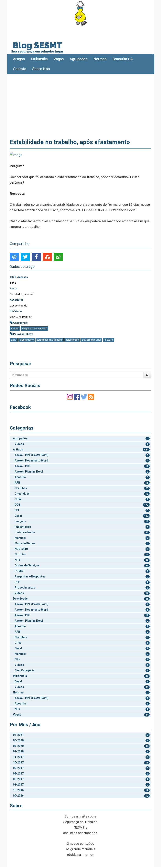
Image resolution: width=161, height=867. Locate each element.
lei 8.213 (108, 339)
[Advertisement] (80, 105)
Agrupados (78, 59)
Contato (19, 69)
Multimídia (39, 59)
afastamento (27, 339)
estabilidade (72, 339)
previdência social (91, 339)
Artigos (19, 59)
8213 (13, 339)
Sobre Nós (41, 69)
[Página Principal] (80, 13)
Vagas (59, 59)
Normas (100, 59)
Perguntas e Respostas (34, 328)
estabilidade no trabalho (49, 339)
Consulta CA (123, 59)
